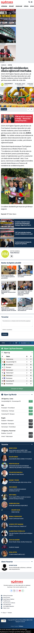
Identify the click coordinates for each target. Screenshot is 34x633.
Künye (4, 612)
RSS (4, 620)
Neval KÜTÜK (13, 552)
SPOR (32, 6)
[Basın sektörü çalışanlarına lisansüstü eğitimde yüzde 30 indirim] (8, 302)
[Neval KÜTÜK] (4, 553)
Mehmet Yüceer (14, 480)
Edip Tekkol (12, 494)
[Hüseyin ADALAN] (4, 465)
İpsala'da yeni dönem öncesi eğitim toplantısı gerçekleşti (8, 277)
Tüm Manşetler (7, 604)
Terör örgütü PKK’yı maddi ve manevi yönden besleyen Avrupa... (20, 497)
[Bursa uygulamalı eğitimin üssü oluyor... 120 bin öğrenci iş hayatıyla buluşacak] (25, 285)
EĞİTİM (10, 65)
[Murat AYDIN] (4, 450)
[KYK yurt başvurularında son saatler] (25, 269)
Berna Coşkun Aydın (15, 516)
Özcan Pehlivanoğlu (15, 472)
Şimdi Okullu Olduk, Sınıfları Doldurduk (20, 542)
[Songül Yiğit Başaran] (4, 525)
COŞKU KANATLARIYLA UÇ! (17, 554)
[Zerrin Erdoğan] (4, 504)
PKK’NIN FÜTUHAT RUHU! (16, 474)
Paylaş (4, 109)
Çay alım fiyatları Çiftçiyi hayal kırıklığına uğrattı (20, 534)
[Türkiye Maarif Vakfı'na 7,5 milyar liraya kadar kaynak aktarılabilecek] (25, 302)
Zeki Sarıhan (13, 487)
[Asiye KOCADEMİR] (4, 541)
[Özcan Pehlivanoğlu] (4, 473)
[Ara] (29, 2)
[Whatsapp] (22, 590)
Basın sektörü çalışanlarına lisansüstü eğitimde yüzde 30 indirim (8, 309)
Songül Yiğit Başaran (16, 524)
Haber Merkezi (14, 252)
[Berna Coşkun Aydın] (4, 517)
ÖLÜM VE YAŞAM (14, 547)
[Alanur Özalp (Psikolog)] (4, 533)
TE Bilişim (21, 626)
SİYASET (11, 6)
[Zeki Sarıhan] (4, 489)
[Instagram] (17, 590)
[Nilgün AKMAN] (4, 458)
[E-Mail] (11, 256)
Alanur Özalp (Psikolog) (17, 531)
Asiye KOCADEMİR (14, 539)
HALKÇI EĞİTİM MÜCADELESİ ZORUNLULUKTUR (17, 490)
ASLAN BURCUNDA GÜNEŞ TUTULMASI (20, 459)
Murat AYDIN (13, 448)
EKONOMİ (19, 6)
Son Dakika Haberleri (8, 606)
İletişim (10, 612)
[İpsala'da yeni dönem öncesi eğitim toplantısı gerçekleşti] (8, 269)
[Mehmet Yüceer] (4, 481)
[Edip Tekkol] (4, 496)
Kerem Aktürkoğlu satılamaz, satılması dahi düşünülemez (20, 568)
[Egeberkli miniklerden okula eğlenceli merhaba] (17, 97)
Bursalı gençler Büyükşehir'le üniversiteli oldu (8, 292)
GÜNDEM (4, 6)
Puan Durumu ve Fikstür (9, 602)
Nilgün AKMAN (13, 456)
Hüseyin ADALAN (14, 463)
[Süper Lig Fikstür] (32, 394)
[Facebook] (11, 590)
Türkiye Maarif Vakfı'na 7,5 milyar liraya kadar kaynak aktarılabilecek (25, 309)
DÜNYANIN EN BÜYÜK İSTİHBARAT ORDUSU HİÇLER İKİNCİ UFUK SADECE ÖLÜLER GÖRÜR (20, 467)
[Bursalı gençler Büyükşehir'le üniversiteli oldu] (8, 285)
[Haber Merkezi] (5, 254)
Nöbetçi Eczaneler (8, 595)
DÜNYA (26, 6)
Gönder (4, 334)
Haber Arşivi (6, 608)
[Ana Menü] (31, 2)
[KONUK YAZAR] (4, 567)
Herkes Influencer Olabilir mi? (17, 526)
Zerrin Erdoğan (14, 503)
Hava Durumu (6, 597)
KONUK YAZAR (13, 565)
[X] (14, 590)
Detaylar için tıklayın (17, 388)
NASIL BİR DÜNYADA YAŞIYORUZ (18, 505)
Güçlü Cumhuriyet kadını (16, 518)
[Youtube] (20, 590)
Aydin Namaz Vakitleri (8, 599)
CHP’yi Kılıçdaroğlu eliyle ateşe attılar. (20, 482)
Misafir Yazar (15, 510)
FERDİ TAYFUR (15, 512)
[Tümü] (32, 444)
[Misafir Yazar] (5, 510)
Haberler (3, 65)
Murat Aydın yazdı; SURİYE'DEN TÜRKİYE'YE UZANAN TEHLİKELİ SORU (20, 451)
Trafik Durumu (6, 601)
